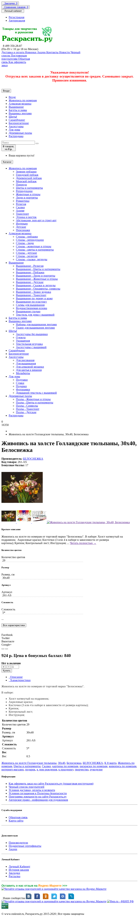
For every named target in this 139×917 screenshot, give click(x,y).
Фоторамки (23, 389)
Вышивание (16, 106)
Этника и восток (26, 217)
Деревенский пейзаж (29, 178)
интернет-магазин (12, 769)
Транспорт (22, 213)
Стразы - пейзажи (27, 236)
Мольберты (23, 373)
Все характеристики (14, 625)
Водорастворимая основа (31, 308)
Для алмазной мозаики (30, 366)
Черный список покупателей (26, 786)
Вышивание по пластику (31, 301)
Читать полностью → (83, 543)
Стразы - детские (26, 252)
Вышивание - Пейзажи (30, 272)
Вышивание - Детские (29, 282)
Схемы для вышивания (30, 304)
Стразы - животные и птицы (33, 246)
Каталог (7, 162)
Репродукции (24, 191)
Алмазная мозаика (20, 103)
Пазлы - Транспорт (27, 409)
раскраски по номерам (93, 766)
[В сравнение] (6, 648)
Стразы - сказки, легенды (31, 259)
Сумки (20, 383)
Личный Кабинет (19, 866)
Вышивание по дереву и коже (34, 298)
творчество (82, 769)
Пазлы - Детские (26, 412)
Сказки (20, 207)
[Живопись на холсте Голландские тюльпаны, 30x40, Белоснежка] (22, 507)
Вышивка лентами (20, 113)
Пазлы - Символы (27, 405)
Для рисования (25, 360)
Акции (13, 849)
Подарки (21, 386)
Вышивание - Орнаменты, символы (38, 288)
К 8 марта (110, 762)
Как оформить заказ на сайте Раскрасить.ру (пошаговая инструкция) (51, 783)
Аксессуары (16, 126)
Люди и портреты (27, 197)
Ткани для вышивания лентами (35, 327)
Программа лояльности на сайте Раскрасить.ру (38, 796)
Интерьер (22, 223)
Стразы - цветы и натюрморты (35, 249)
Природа (21, 184)
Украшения (23, 340)
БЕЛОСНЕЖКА (33, 458)
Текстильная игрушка (29, 343)
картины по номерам (65, 766)
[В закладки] (2, 648)
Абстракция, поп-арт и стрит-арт (36, 220)
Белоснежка (74, 762)
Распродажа (16, 136)
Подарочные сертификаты (25, 845)
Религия (21, 204)
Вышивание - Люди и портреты (35, 275)
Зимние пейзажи (26, 171)
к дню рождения (47, 769)
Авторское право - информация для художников (38, 799)
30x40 (61, 762)
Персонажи (23, 230)
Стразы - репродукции (30, 239)
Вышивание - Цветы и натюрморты (38, 269)
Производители (18, 842)
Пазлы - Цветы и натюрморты (34, 402)
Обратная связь (18, 817)
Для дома (14, 129)
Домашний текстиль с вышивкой (36, 392)
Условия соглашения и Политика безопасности (38, 793)
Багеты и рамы (18, 110)
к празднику (65, 769)
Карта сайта (16, 820)
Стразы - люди (25, 243)
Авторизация (17, 20)
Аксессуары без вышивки (32, 334)
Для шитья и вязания (29, 369)
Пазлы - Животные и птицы (33, 399)
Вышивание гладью (28, 311)
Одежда (21, 337)
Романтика (22, 200)
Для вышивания (26, 363)
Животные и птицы (28, 194)
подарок (30, 769)
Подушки (22, 379)
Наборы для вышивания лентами (36, 324)
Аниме (20, 210)
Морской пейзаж (26, 181)
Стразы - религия (26, 256)
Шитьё (13, 116)
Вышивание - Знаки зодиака (33, 291)
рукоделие (96, 769)
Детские (21, 226)
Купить (6, 670)
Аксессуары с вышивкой (31, 347)
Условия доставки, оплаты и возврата (32, 790)
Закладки (14, 873)
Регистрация (16, 17)
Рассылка (14, 876)
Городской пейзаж (27, 174)
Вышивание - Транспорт (31, 295)
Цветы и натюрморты (29, 187)
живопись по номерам (122, 766)
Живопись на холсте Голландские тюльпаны (28, 762)
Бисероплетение (19, 123)
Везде (12, 97)
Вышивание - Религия (29, 265)
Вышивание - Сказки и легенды (36, 285)
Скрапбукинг (17, 119)
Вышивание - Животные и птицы (37, 278)
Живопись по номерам (23, 100)
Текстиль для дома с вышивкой (35, 314)
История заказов (19, 869)
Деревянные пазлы (20, 132)
